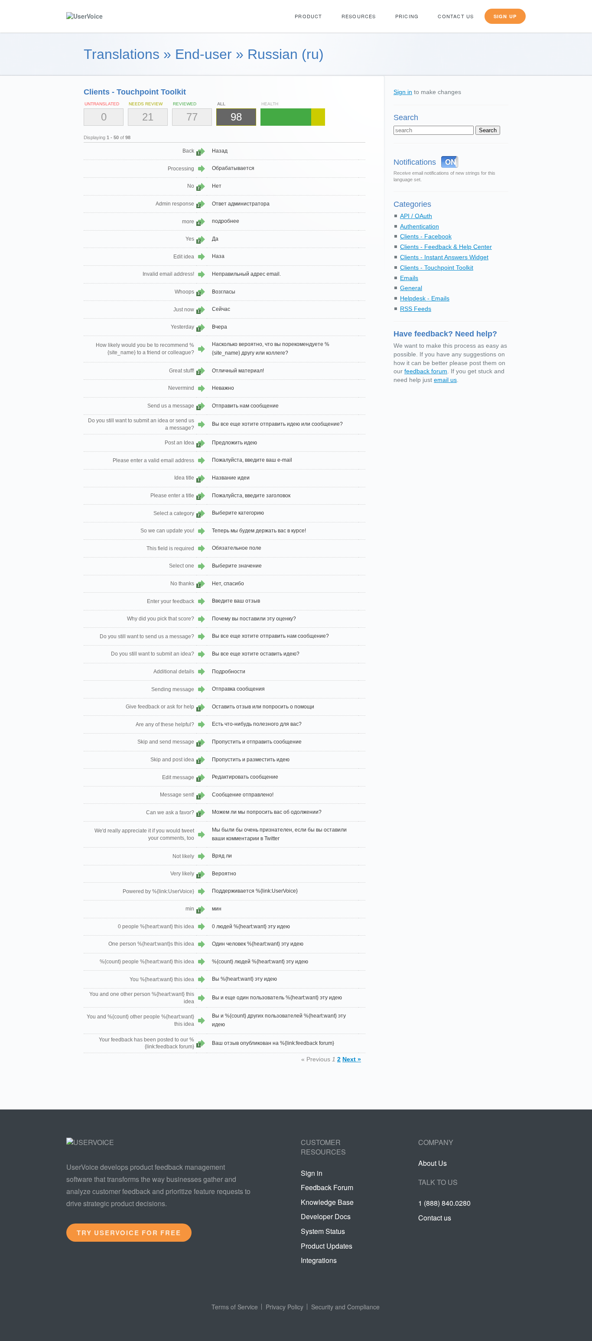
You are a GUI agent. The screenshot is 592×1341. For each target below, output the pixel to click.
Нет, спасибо (228, 584)
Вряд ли (222, 856)
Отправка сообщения (238, 689)
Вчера (219, 327)
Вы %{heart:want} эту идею (244, 979)
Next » (351, 1059)
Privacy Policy (284, 1307)
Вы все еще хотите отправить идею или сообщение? (277, 424)
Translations (121, 54)
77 (192, 117)
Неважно (223, 388)
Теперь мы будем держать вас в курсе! (259, 531)
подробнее (225, 221)
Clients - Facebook (426, 236)
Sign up (505, 16)
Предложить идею (234, 443)
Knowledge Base (327, 1202)
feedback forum (425, 371)
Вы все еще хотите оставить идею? (255, 654)
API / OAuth (416, 215)
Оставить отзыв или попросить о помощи (263, 707)
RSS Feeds (415, 308)
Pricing (407, 16)
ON (450, 162)
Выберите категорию (238, 513)
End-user (203, 54)
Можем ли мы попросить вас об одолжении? (267, 812)
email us (445, 379)
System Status (323, 1231)
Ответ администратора (241, 204)
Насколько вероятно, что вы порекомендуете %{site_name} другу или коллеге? (270, 348)
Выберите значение (237, 566)
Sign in (403, 91)
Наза (218, 256)
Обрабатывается (233, 168)
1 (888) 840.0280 (444, 1203)
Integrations (319, 1260)
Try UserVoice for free (129, 1232)
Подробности (228, 672)
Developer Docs (326, 1216)
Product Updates (326, 1246)
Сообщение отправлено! (242, 795)
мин (216, 909)
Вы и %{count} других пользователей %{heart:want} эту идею (279, 1020)
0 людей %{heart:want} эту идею (251, 926)
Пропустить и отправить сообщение (257, 742)
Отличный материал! (238, 371)
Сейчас (221, 309)
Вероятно (224, 874)
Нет (216, 186)
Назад (220, 151)
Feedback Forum (327, 1187)
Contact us (456, 16)
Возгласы (223, 292)
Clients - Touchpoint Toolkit (436, 267)
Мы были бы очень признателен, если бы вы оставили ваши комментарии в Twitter (279, 834)
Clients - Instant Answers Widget (444, 257)
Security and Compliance (345, 1307)
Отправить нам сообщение (245, 406)
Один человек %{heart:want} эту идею (257, 944)
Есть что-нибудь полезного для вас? (257, 724)
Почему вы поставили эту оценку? (254, 619)
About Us (432, 1163)
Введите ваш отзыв (236, 601)
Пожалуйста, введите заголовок (251, 496)
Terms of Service (234, 1307)
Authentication (419, 226)
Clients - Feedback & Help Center (446, 246)
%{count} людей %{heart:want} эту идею (260, 962)
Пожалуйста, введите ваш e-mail (252, 460)
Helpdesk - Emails (424, 298)
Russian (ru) (285, 54)
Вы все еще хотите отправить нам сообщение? (270, 636)
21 (147, 117)
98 (236, 117)
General (411, 287)
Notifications (415, 162)
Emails (409, 277)
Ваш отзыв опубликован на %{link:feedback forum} (273, 1043)
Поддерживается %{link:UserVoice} (255, 891)
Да (215, 239)
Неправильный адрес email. (246, 274)
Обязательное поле (236, 548)
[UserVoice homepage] (98, 16)
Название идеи (231, 478)
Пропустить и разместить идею (250, 760)
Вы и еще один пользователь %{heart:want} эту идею (277, 998)
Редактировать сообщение (245, 777)
